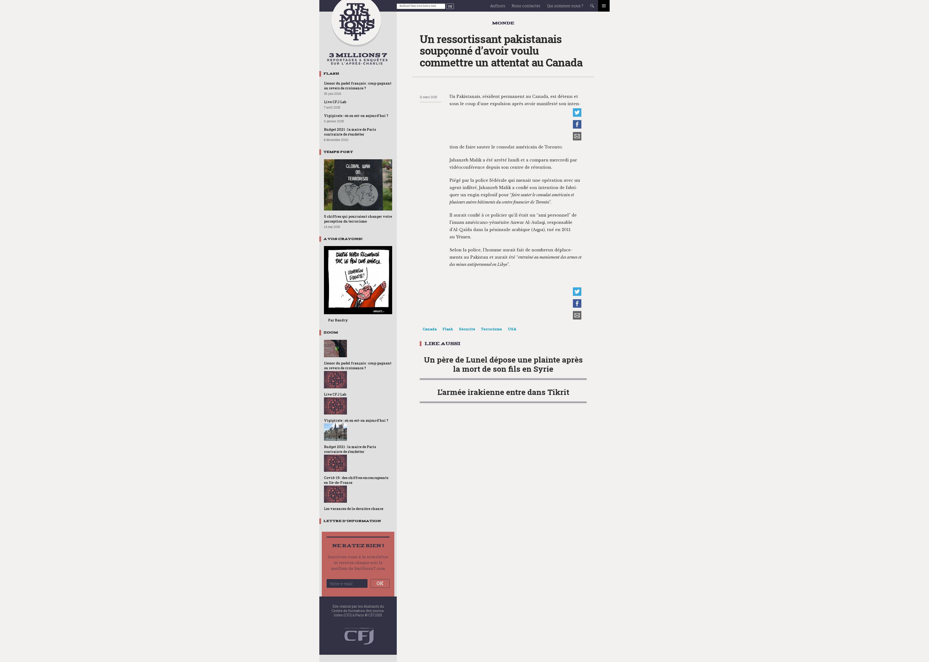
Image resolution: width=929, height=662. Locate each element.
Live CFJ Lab (335, 102)
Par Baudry (338, 320)
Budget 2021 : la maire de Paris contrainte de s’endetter (350, 132)
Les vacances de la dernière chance (353, 508)
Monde (503, 23)
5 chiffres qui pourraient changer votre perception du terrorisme (358, 219)
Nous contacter (526, 5)
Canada (430, 329)
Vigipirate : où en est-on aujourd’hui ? (356, 115)
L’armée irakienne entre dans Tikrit (503, 392)
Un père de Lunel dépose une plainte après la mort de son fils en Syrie (503, 364)
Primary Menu (604, 6)
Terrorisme (491, 329)
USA (512, 329)
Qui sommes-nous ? (565, 5)
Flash (447, 329)
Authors (497, 5)
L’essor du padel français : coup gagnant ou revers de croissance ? (357, 85)
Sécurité (467, 329)
